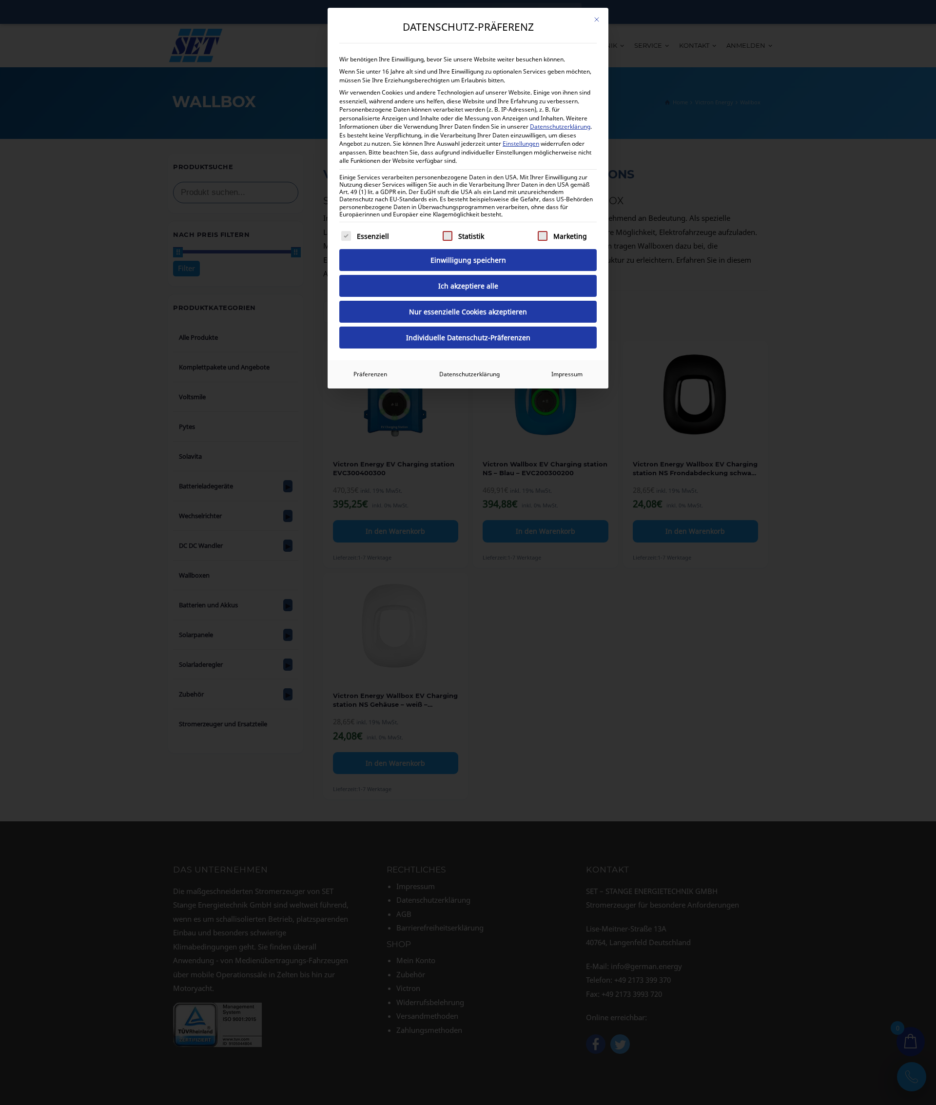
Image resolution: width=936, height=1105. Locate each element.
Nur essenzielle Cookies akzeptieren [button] (468, 311)
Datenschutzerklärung (560, 126)
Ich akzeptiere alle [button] (468, 286)
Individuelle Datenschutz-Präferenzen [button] (468, 337)
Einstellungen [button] (521, 143)
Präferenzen (370, 374)
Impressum (567, 374)
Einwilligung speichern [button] (468, 260)
